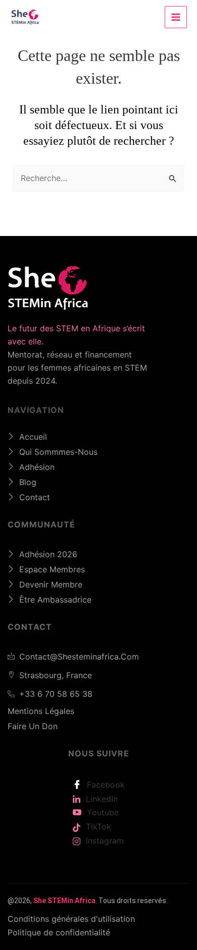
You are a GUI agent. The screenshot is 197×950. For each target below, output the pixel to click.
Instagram (103, 841)
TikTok (97, 826)
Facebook (104, 785)
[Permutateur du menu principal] (176, 17)
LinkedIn (100, 799)
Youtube (101, 812)
